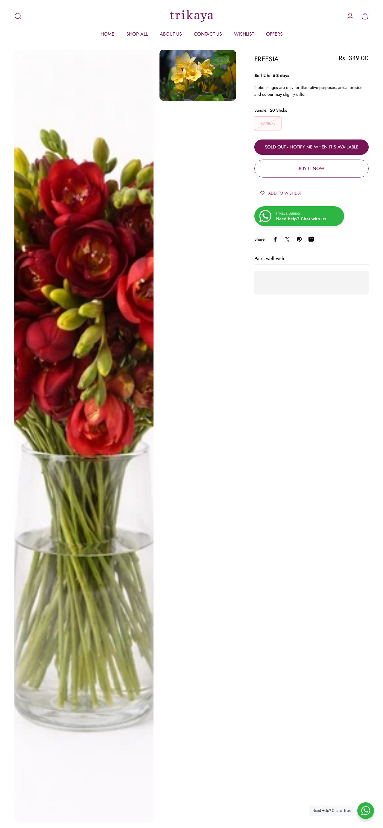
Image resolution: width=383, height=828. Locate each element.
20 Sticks (267, 123)
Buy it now (311, 168)
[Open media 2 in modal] (197, 75)
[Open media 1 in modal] (83, 436)
